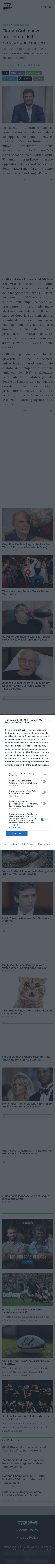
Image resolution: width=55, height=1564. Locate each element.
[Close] (49, 720)
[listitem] (27, 774)
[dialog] (27, 782)
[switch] (43, 781)
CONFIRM (17, 833)
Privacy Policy (44, 844)
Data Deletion (10, 844)
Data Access (27, 844)
